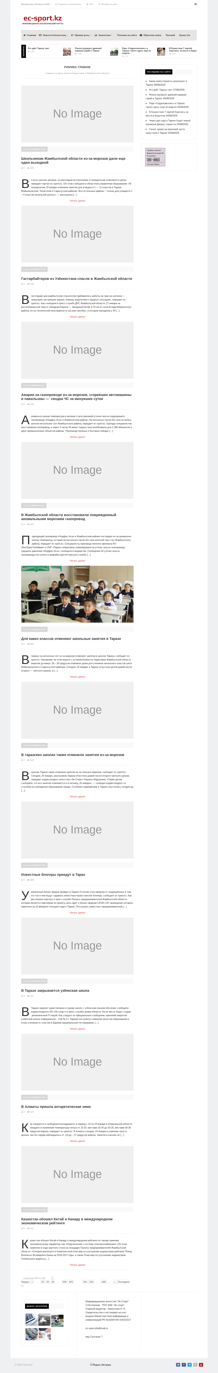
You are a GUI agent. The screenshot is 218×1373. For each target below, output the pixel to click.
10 (42, 1282)
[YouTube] (201, 1365)
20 (47, 1282)
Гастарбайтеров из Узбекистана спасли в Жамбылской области (76, 279)
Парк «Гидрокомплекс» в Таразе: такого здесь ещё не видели (121, 50)
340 (104, 1282)
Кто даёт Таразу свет (160, 89)
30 (53, 1282)
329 (71, 1282)
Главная (31, 35)
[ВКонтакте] (178, 1365)
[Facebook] (184, 1365)
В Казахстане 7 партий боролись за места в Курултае (169, 49)
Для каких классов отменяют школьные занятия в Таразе (71, 639)
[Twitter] (190, 1365)
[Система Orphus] (155, 149)
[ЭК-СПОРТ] (42, 16)
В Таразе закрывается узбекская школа (55, 991)
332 (91, 1282)
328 (64, 1282)
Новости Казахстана (54, 35)
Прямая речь (82, 35)
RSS (90, 4)
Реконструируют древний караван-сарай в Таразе (73, 49)
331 (85, 1282)
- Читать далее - (77, 200)
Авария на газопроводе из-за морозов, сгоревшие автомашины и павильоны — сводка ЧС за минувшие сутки (76, 397)
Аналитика (105, 35)
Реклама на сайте (109, 4)
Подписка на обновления (69, 4)
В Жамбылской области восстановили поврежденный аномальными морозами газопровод (68, 517)
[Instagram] (195, 1365)
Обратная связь (152, 35)
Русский (170, 35)
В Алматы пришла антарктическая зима (56, 1107)
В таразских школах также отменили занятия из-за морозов (72, 755)
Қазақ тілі (184, 35)
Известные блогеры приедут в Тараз (53, 875)
